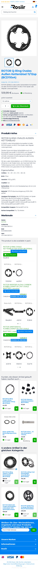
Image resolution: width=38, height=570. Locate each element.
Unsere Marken (8, 539)
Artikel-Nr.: (4, 82)
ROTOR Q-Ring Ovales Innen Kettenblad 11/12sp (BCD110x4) (19, 264)
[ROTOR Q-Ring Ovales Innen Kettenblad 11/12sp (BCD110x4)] (19, 273)
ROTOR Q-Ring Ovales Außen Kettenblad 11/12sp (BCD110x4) (8, 264)
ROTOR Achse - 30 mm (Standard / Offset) (8, 303)
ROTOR (3, 222)
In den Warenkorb (21, 106)
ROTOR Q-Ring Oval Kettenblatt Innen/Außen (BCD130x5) (27, 474)
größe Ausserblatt (6, 98)
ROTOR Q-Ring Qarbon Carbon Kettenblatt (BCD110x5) (8, 474)
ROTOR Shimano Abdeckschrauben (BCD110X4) (27, 401)
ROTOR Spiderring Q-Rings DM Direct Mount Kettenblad (27, 507)
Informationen (8, 544)
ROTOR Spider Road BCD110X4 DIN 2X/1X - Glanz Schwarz (8, 347)
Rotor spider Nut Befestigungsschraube (9, 433)
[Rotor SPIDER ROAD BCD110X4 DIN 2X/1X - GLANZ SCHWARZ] (8, 355)
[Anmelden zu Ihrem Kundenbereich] (33, 7)
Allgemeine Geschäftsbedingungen (14, 564)
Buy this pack (10, 255)
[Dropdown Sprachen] (35, 1)
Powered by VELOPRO (19, 567)
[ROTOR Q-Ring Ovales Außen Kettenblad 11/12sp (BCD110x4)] (8, 273)
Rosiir (4, 549)
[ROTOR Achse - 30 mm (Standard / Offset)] (8, 312)
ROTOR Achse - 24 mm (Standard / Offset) (27, 433)
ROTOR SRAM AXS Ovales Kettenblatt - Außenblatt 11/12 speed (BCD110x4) (10, 507)
